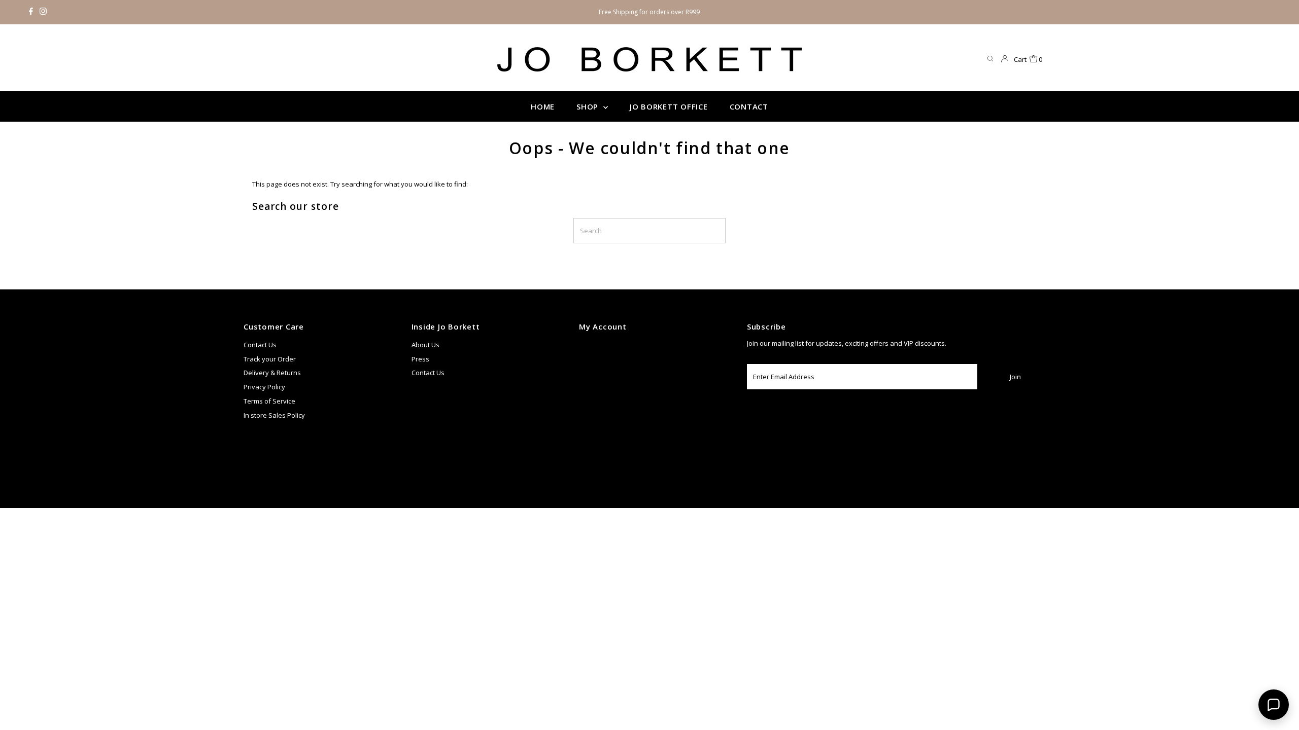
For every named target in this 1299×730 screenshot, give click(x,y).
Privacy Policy (264, 386)
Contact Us (260, 344)
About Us (425, 344)
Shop (588, 106)
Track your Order (270, 358)
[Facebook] (31, 12)
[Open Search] (990, 59)
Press (420, 358)
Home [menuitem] (543, 106)
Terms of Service (269, 401)
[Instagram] (43, 12)
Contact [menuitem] (749, 106)
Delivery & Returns (272, 372)
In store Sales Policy (274, 415)
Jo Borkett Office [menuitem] (669, 106)
